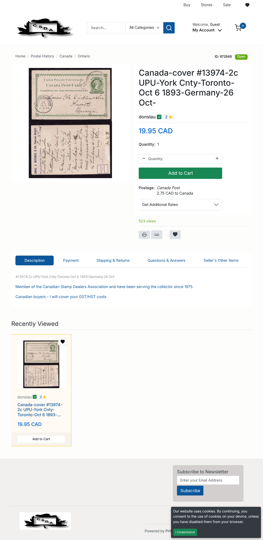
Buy (186, 4)
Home (20, 56)
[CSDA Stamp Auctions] (43, 27)
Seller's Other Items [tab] (221, 260)
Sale (227, 4)
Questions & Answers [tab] (166, 260)
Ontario (84, 56)
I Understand (185, 532)
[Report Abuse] (156, 234)
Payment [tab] (71, 260)
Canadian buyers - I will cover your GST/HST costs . (62, 296)
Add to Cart (180, 173)
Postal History (42, 56)
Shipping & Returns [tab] (113, 260)
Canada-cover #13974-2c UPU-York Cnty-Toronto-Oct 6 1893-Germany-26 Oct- (39, 412)
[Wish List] (247, 5)
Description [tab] (34, 260)
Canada (66, 56)
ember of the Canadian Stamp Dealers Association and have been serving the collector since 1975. (106, 286)
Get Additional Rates (160, 204)
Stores (206, 4)
